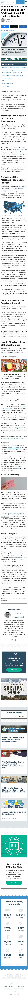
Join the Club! (14, 883)
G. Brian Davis (9, 19)
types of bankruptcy (14, 513)
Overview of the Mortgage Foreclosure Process (13, 70)
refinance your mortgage (14, 447)
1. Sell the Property (6, 78)
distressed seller (17, 557)
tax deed (18, 153)
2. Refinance (5, 80)
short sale (19, 427)
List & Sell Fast (4, 30)
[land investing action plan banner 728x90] (14, 59)
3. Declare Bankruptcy (7, 83)
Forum (20, 2)
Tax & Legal (11, 30)
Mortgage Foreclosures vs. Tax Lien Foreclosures (14, 67)
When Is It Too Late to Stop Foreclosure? (12, 72)
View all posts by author (18, 617)
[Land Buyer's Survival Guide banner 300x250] (14, 689)
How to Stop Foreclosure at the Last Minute (12, 75)
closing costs (16, 468)
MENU (26, 2)
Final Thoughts (5, 86)
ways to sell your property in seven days (12, 438)
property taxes (19, 149)
